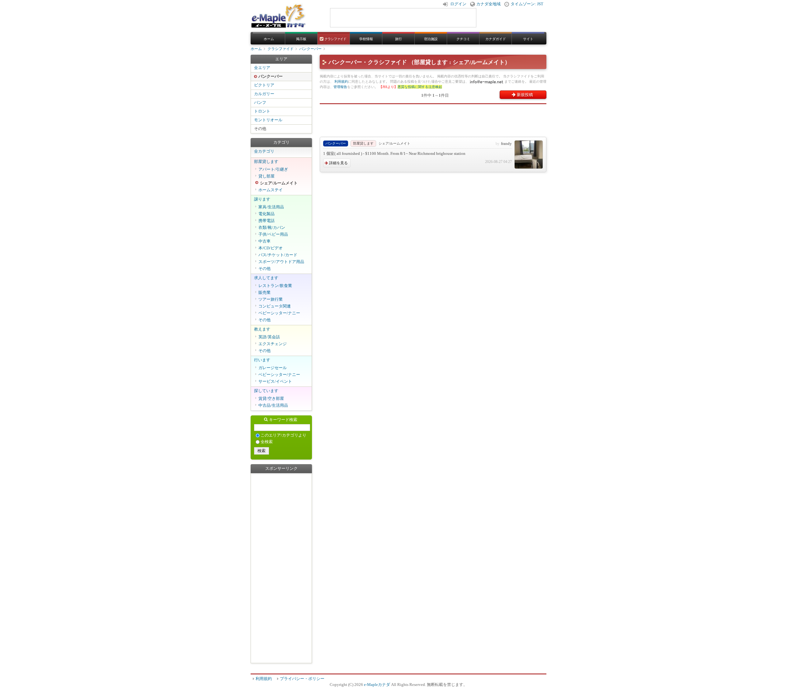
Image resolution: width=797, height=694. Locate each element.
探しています (266, 391)
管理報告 (340, 87)
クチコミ (463, 39)
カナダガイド (495, 39)
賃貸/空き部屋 (271, 398)
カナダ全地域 (488, 4)
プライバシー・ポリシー (302, 679)
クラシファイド (335, 39)
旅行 (398, 39)
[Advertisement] (433, 118)
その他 (260, 129)
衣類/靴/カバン (271, 227)
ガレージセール (272, 368)
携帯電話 (266, 221)
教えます (262, 329)
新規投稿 (525, 94)
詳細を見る (338, 163)
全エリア (262, 68)
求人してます (266, 278)
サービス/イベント (275, 381)
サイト (528, 39)
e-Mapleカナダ (377, 684)
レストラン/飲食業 (275, 286)
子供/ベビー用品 (273, 234)
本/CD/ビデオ (270, 248)
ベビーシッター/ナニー (279, 313)
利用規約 (341, 81)
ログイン (458, 4)
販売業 (264, 292)
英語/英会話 (269, 337)
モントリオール (268, 120)
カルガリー (264, 94)
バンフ (260, 102)
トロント (262, 111)
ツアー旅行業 (270, 299)
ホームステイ (270, 190)
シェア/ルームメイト (279, 183)
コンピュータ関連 (274, 306)
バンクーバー (310, 49)
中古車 (264, 241)
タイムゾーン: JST (527, 4)
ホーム (269, 39)
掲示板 (301, 39)
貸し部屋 (266, 176)
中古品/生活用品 (273, 405)
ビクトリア (264, 85)
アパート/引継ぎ (273, 169)
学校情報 (366, 39)
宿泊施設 (431, 39)
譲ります (262, 199)
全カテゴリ (264, 151)
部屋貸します (266, 162)
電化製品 (266, 214)
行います (262, 360)
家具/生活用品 (271, 207)
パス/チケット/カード (277, 255)
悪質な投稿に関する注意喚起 (420, 87)
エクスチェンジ (272, 344)
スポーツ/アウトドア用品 (281, 262)
